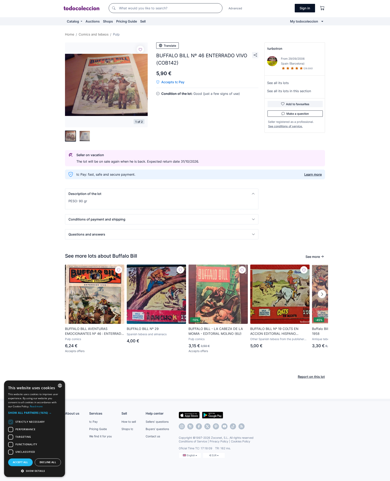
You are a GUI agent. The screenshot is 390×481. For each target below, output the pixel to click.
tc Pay (93, 421)
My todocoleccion (304, 21)
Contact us (153, 436)
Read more (36, 406)
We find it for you (100, 436)
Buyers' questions (157, 429)
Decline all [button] (48, 462)
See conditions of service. (285, 126)
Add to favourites (297, 104)
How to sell (128, 421)
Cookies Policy (240, 441)
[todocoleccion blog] (241, 426)
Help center (155, 413)
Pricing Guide (126, 21)
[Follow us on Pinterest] (216, 426)
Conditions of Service (193, 441)
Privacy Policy (219, 441)
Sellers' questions (157, 421)
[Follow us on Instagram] (182, 426)
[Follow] (140, 49)
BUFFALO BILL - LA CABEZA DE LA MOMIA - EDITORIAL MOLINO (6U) (215, 331)
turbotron (274, 48)
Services (95, 413)
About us (72, 413)
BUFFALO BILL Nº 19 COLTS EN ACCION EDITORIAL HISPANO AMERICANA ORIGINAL (274, 331)
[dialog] (34, 428)
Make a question (297, 113)
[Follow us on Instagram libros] (190, 426)
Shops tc (127, 429)
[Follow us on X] (207, 426)
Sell (143, 21)
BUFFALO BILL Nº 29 (143, 329)
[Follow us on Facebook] (199, 426)
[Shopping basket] (322, 8)
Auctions (93, 21)
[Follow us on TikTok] (233, 426)
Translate (170, 45)
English (191, 455)
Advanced (235, 8)
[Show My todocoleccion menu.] (322, 21)
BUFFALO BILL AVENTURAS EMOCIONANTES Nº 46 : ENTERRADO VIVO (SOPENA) (94, 331)
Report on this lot (311, 377)
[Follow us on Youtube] (224, 426)
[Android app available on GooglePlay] (212, 415)
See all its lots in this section (289, 91)
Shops (108, 21)
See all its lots (278, 83)
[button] (161, 193)
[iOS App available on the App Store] (189, 415)
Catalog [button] (73, 21)
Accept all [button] (20, 462)
